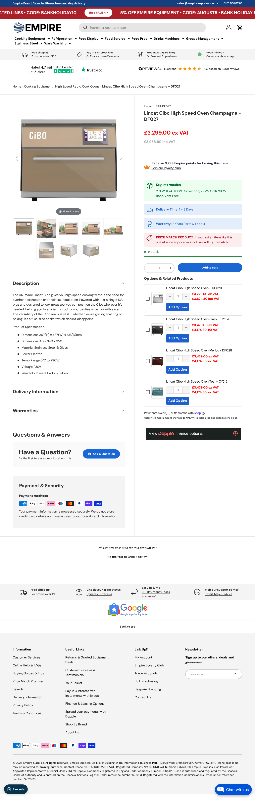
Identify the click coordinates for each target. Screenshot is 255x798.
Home (17, 86)
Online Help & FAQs (27, 665)
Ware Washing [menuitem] (55, 43)
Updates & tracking (99, 594)
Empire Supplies (33, 763)
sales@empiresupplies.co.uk (197, 3)
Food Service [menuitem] (115, 38)
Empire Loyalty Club (149, 665)
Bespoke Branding (148, 689)
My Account (143, 657)
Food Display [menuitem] (88, 38)
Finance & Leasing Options (84, 704)
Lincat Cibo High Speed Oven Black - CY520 (198, 319)
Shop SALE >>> (75, 12)
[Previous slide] (17, 158)
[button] (127, 556)
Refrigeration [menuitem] (62, 38)
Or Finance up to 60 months (102, 56)
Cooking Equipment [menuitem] (30, 38)
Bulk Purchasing (146, 681)
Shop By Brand (76, 724)
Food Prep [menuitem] (139, 38)
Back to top (127, 626)
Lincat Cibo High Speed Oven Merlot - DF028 (199, 350)
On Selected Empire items (162, 56)
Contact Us (143, 697)
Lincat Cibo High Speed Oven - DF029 (194, 288)
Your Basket (73, 683)
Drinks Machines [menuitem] (167, 38)
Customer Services (26, 657)
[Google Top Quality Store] (127, 609)
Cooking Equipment (38, 86)
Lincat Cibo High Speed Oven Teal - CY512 (196, 381)
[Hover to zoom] (69, 160)
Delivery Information (27, 697)
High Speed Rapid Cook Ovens (77, 86)
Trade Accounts (146, 673)
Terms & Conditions (27, 713)
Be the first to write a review (127, 557)
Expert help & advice (218, 594)
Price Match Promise (28, 681)
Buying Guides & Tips (28, 673)
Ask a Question (103, 454)
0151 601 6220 (233, 3)
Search (18, 689)
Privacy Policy (23, 705)
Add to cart (210, 267)
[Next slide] (121, 158)
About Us (72, 732)
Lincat (148, 106)
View (157, 301)
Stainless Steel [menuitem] (26, 43)
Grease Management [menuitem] (202, 38)
